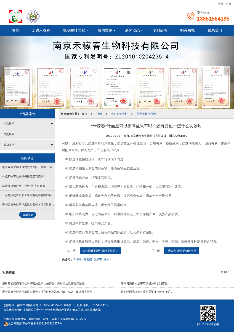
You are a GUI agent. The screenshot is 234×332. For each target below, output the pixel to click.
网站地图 (34, 319)
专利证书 (160, 30)
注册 (229, 3)
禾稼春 (78, 259)
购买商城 (187, 30)
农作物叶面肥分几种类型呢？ (100, 250)
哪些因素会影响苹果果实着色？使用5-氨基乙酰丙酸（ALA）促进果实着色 (47, 204)
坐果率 (98, 259)
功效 (106, 259)
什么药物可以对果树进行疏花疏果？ (24, 176)
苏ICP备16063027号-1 (75, 319)
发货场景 (8, 134)
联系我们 (214, 30)
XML (46, 319)
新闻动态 (132, 30)
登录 (220, 3)
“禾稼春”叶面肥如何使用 (181, 250)
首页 (15, 30)
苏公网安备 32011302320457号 (35, 323)
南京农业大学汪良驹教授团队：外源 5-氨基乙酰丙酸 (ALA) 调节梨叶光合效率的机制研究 (56, 167)
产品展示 (8, 123)
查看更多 (28, 215)
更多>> (225, 272)
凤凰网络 (20, 319)
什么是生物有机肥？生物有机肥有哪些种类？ (29, 195)
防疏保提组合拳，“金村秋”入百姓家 (23, 185)
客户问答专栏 (119, 113)
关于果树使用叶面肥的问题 (149, 113)
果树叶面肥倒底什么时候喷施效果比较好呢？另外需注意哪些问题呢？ (44, 283)
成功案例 (105, 30)
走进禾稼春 (41, 30)
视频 (99, 113)
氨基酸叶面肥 (74, 30)
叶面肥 (88, 259)
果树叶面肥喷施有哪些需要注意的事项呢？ (147, 291)
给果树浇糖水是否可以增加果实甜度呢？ (145, 283)
